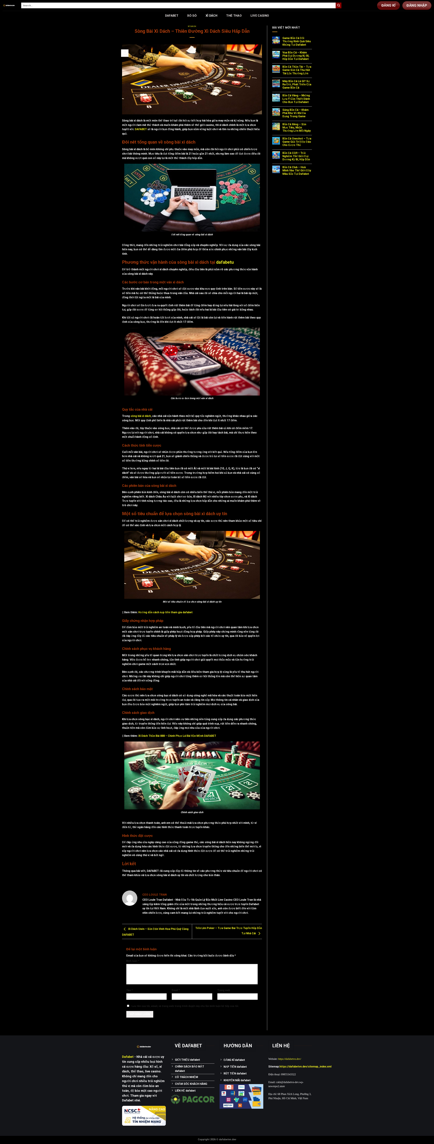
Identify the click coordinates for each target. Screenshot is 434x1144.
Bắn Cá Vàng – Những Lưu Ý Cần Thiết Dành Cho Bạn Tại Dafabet (296, 99)
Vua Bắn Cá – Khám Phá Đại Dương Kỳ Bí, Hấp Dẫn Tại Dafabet (295, 56)
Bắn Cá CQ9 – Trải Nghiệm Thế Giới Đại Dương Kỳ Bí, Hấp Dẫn (296, 156)
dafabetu (225, 262)
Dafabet (171, 15)
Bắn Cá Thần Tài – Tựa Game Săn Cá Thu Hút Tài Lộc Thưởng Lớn (296, 70)
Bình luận (132, 961)
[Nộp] (338, 5)
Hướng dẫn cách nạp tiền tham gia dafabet (165, 612)
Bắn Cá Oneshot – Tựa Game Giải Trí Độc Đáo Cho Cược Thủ (296, 142)
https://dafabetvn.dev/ (289, 1058)
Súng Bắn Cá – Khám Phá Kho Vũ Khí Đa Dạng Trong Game (295, 113)
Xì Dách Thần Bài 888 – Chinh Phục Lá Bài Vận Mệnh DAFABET (177, 735)
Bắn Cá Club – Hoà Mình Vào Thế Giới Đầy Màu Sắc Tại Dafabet (296, 170)
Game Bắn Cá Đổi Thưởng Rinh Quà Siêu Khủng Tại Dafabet (296, 41)
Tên (129, 990)
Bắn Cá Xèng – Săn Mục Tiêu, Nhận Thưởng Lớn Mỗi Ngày (296, 127)
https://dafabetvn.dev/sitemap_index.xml (305, 1066)
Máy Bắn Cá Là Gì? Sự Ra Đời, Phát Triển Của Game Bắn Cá (296, 84)
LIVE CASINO (260, 15)
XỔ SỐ (192, 15)
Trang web (223, 990)
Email (176, 990)
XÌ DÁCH (211, 15)
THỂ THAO (234, 15)
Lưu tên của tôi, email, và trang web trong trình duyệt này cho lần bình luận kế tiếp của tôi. (185, 1006)
